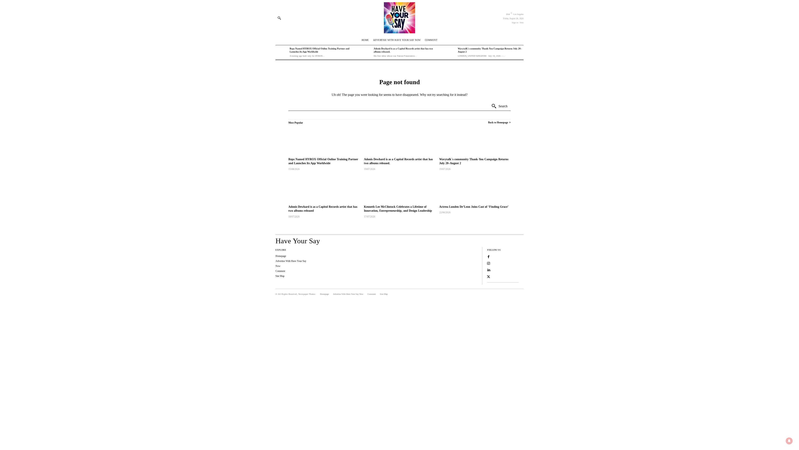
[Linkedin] (488, 270)
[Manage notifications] (789, 441)
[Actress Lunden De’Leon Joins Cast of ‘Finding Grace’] (475, 188)
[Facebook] (488, 257)
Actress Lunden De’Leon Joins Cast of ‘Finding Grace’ (474, 206)
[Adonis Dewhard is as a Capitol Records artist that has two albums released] (324, 188)
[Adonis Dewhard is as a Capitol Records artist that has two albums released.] (366, 52)
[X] (488, 277)
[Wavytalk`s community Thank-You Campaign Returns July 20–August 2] (450, 52)
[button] (279, 18)
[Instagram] (488, 263)
